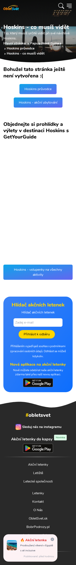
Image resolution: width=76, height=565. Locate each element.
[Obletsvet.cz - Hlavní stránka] (11, 6)
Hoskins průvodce (38, 89)
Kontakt (38, 501)
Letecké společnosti (38, 481)
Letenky (38, 493)
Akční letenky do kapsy (38, 439)
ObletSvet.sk (38, 518)
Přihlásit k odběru (37, 334)
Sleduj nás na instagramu (41, 427)
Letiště (38, 473)
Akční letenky (38, 464)
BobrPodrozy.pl (38, 527)
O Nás (38, 510)
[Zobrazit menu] (69, 6)
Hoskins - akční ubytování (38, 102)
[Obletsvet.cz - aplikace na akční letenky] (38, 382)
